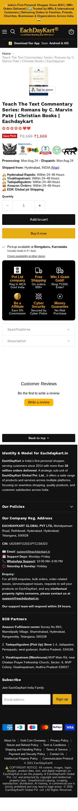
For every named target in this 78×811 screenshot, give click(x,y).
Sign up (62, 699)
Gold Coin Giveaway (33, 740)
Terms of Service (56, 749)
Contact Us (57, 754)
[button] (12, 128)
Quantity (7, 196)
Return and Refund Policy (22, 745)
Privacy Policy (59, 740)
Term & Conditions (54, 745)
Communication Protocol (58, 758)
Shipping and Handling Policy (23, 749)
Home (6, 53)
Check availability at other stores (26, 256)
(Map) (55, 167)
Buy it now (39, 233)
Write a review (39, 402)
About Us (10, 740)
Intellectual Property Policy (21, 758)
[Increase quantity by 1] (40, 205)
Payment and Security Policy (27, 754)
